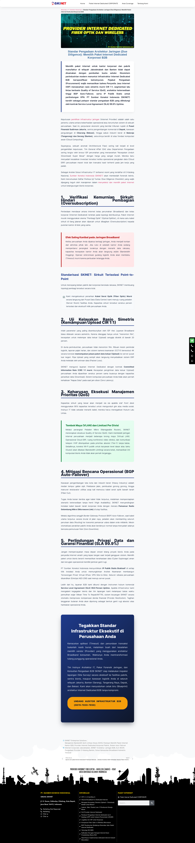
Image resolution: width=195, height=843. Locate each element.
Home (82, 3)
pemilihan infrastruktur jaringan (85, 119)
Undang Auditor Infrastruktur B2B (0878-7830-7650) (97, 703)
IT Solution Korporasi (75, 10)
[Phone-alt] (192, 345)
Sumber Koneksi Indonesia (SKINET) (86, 176)
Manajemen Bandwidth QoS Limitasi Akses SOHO (84, 743)
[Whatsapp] (192, 356)
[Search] (151, 802)
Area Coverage (127, 3)
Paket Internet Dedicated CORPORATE (103, 3)
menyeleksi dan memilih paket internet (116, 182)
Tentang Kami (142, 3)
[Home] (192, 340)
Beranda (64, 10)
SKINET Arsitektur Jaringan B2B (103, 748)
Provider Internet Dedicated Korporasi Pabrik (91, 745)
